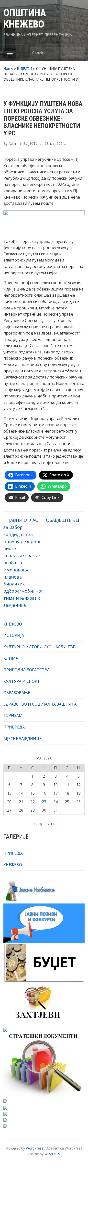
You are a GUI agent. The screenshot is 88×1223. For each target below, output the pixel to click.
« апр (38, 823)
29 (32, 810)
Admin (14, 143)
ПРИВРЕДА (14, 727)
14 (21, 793)
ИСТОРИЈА (13, 635)
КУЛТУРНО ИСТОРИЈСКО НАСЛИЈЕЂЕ (39, 647)
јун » (50, 823)
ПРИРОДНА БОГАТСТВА (26, 669)
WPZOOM (52, 1153)
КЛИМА (10, 658)
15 (32, 793)
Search (78, 53)
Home (8, 68)
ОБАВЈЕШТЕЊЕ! (65, 520)
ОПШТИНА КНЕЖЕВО (24, 18)
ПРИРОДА (13, 853)
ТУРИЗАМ (12, 715)
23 (44, 801)
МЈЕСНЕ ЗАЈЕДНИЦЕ (22, 738)
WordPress (34, 1148)
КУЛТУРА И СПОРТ (21, 681)
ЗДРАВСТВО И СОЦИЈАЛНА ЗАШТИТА (40, 704)
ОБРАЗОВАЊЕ (16, 692)
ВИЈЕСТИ (24, 68)
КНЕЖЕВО (12, 624)
